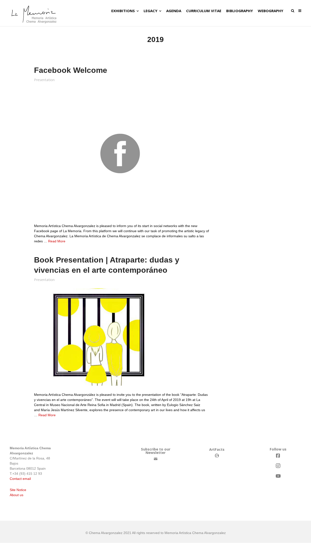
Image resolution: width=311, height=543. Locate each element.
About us (16, 495)
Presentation (44, 80)
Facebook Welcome (70, 70)
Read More (56, 241)
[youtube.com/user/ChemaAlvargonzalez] (278, 476)
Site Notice (18, 490)
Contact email (20, 479)
